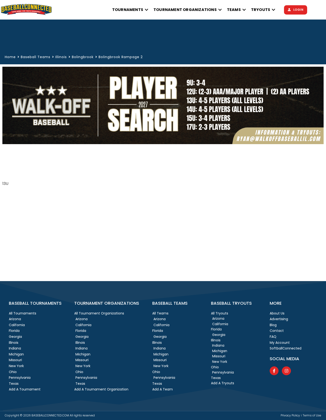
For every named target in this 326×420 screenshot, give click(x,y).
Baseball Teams (35, 57)
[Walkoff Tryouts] (163, 143)
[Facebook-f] (274, 370)
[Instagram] (286, 370)
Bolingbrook (83, 57)
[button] (130, 10)
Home (10, 57)
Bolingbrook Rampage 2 (121, 57)
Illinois (61, 57)
